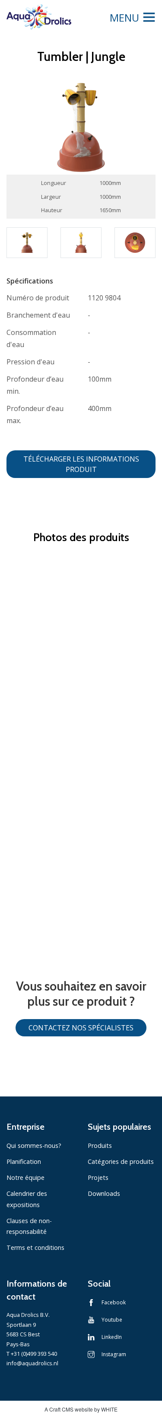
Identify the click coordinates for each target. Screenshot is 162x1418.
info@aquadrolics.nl (32, 1363)
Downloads (104, 1193)
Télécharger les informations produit (81, 464)
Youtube (112, 1319)
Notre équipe (25, 1177)
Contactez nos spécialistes (81, 1027)
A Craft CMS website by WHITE (81, 1409)
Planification (23, 1161)
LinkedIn (112, 1337)
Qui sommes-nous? (33, 1145)
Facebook (114, 1302)
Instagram (114, 1354)
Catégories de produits (121, 1161)
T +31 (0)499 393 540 (31, 1353)
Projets (98, 1177)
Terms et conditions (35, 1247)
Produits (100, 1145)
